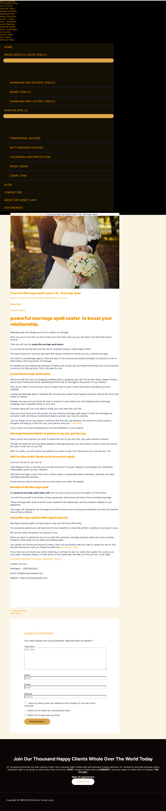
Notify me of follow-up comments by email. (48, 710)
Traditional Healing (25, 138)
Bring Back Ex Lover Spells (25, 54)
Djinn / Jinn (18, 175)
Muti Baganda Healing (26, 147)
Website (28, 694)
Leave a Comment (19, 298)
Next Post (16, 613)
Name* (27, 675)
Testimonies (13, 207)
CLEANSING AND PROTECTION (30, 156)
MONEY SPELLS (20, 91)
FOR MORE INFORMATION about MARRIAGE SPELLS (35, 559)
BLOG (8, 184)
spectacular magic (69, 547)
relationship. (76, 423)
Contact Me (13, 192)
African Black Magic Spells (43, 298)
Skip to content (7, 1)
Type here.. (29, 646)
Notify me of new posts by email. (43, 715)
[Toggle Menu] (58, 60)
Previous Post (18, 610)
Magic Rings (19, 166)
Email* (27, 684)
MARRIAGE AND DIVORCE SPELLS (32, 82)
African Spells (15, 110)
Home (8, 46)
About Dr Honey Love (20, 199)
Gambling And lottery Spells (32, 101)
